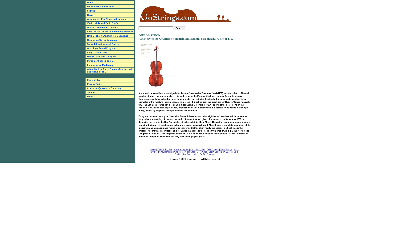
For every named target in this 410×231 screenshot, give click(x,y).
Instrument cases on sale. (101, 61)
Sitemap (210, 154)
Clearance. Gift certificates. (102, 40)
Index (90, 96)
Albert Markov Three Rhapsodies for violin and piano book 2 (110, 70)
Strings (91, 10)
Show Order (93, 80)
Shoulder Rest (165, 152)
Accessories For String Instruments (106, 19)
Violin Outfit (199, 154)
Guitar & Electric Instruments (103, 27)
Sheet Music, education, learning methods (110, 31)
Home (153, 149)
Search (91, 92)
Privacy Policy (94, 84)
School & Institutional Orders (103, 44)
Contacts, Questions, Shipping (104, 88)
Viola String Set (164, 149)
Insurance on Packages (100, 65)
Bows (90, 15)
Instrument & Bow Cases (100, 6)
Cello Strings (213, 149)
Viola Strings (226, 149)
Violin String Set (181, 149)
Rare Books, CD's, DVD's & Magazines (107, 35)
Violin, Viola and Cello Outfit (102, 23)
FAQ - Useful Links (97, 52)
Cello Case (202, 152)
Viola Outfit (187, 154)
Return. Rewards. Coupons (102, 56)
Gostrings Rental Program (101, 48)
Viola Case (189, 152)
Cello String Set (197, 149)
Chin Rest (178, 152)
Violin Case (214, 152)
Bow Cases (226, 152)
